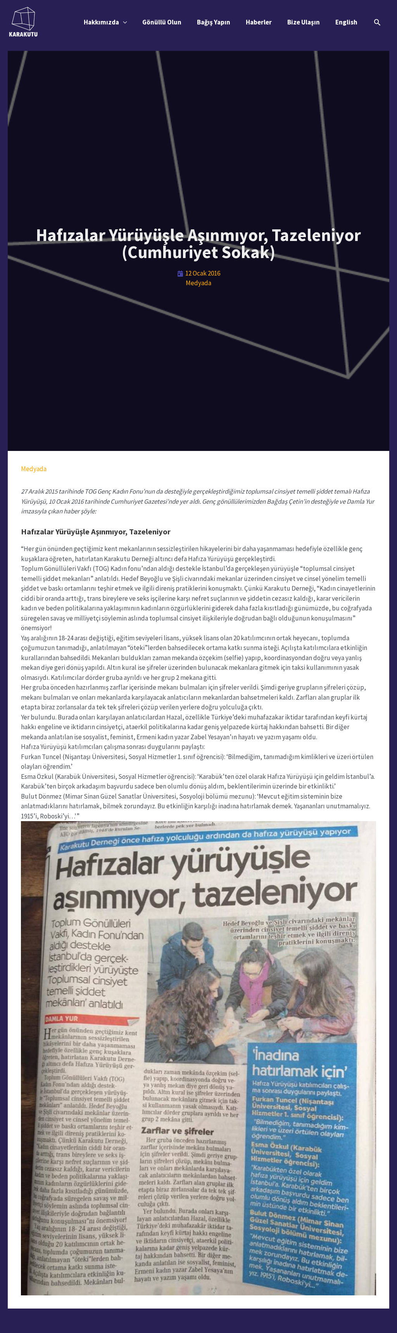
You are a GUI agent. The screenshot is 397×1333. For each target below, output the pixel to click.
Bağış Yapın (213, 22)
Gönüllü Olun (161, 22)
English (346, 22)
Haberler (259, 22)
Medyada (198, 283)
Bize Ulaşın (303, 22)
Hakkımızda (101, 22)
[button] (377, 22)
